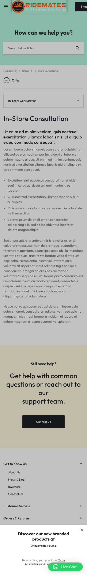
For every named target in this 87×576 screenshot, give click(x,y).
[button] (65, 566)
